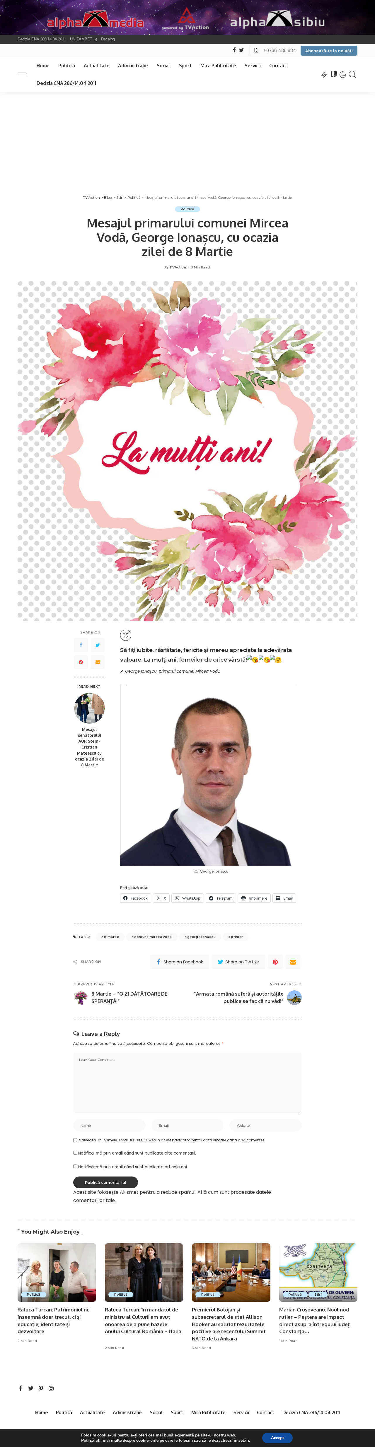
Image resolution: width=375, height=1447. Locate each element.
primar (237, 937)
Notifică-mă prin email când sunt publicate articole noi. (133, 1167)
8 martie (111, 937)
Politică (187, 209)
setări (243, 1440)
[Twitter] (98, 645)
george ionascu (201, 937)
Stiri (318, 1294)
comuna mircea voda (153, 937)
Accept (277, 1438)
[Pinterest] (81, 662)
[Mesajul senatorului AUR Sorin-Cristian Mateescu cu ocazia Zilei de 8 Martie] (89, 708)
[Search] (352, 74)
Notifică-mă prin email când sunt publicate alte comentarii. (137, 1153)
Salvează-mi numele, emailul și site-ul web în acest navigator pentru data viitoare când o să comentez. (172, 1140)
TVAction (177, 267)
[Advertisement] (187, 136)
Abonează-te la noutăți (329, 50)
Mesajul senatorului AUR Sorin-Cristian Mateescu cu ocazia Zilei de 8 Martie (89, 747)
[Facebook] (81, 645)
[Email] (98, 662)
